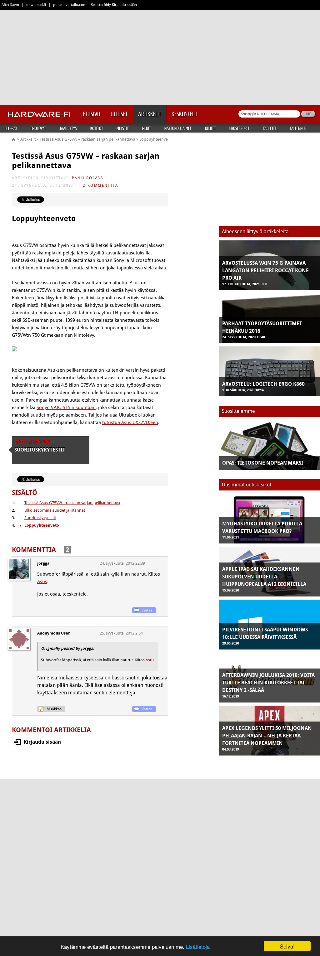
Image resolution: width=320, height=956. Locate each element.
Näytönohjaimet (178, 128)
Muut (146, 128)
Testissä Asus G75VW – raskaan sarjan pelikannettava (87, 139)
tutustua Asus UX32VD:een (130, 422)
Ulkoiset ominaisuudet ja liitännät (54, 510)
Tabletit (269, 128)
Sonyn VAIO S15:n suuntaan (66, 407)
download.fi (36, 4)
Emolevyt (38, 128)
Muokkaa (54, 709)
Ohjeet (210, 128)
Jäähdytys (68, 128)
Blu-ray (11, 128)
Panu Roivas (87, 178)
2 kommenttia (100, 185)
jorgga (43, 563)
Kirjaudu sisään (42, 742)
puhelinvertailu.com (70, 4)
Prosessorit (239, 128)
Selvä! (287, 946)
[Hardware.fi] (39, 112)
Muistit (123, 128)
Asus (42, 581)
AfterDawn (10, 4)
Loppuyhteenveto (155, 139)
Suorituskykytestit (40, 517)
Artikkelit (28, 139)
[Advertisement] (160, 56)
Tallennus (298, 128)
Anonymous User (53, 633)
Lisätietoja (198, 946)
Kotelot (96, 128)
